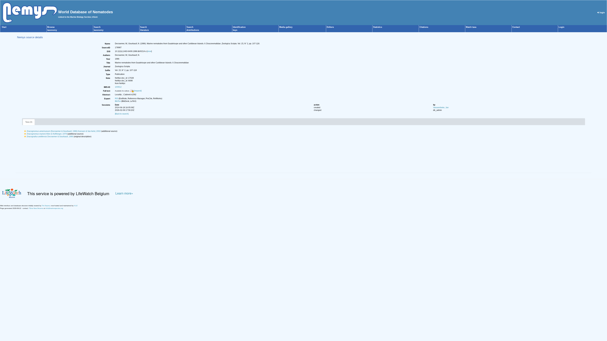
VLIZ (75, 205)
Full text (106, 91)
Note (108, 78)
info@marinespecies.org (54, 208)
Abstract (106, 95)
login (602, 12)
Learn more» (124, 193)
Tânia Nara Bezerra (36, 208)
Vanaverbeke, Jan (441, 107)
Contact (516, 27)
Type (108, 74)
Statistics (377, 27)
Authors (106, 55)
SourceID (106, 48)
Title (108, 63)
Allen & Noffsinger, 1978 (47, 134)
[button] (25, 131)
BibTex (118, 101)
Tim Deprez (46, 205)
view (149, 51)
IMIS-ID (107, 87)
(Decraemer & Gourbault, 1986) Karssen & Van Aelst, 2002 (64, 131)
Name (107, 44)
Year (108, 59)
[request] (137, 91)
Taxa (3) (28, 122)
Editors (330, 27)
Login (561, 27)
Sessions (106, 105)
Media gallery (285, 27)
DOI (108, 51)
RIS (116, 98)
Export (107, 99)
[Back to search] (122, 114)
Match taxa (471, 27)
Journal (106, 67)
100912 (118, 87)
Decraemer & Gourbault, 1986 (50, 136)
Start (4, 27)
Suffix (107, 70)
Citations (424, 27)
